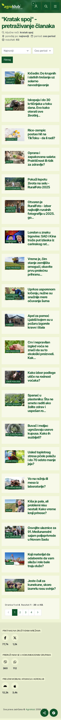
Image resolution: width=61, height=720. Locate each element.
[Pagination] (37, 612)
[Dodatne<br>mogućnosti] (54, 713)
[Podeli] (44, 713)
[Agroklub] (12, 6)
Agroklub (30, 709)
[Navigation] (55, 6)
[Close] (46, 6)
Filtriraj (7, 59)
